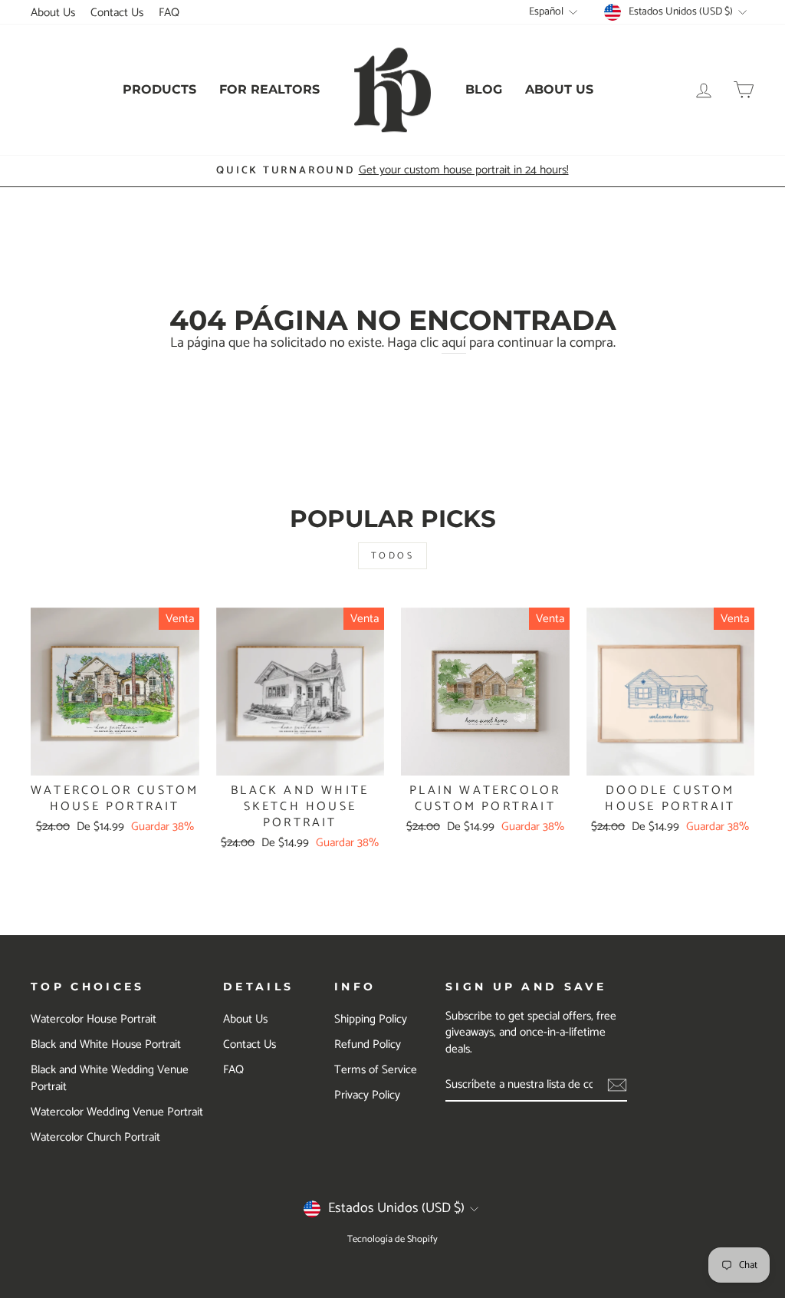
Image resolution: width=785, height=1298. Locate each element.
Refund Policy (367, 1044)
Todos (393, 556)
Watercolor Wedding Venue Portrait (117, 1112)
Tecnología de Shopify (392, 1239)
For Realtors (269, 89)
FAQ (169, 12)
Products (159, 89)
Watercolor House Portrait (93, 1019)
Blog (483, 89)
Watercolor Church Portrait (95, 1137)
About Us (53, 12)
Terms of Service (375, 1069)
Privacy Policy (367, 1095)
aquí (454, 344)
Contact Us (116, 12)
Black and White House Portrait (106, 1044)
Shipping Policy (370, 1019)
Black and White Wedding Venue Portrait (110, 1077)
